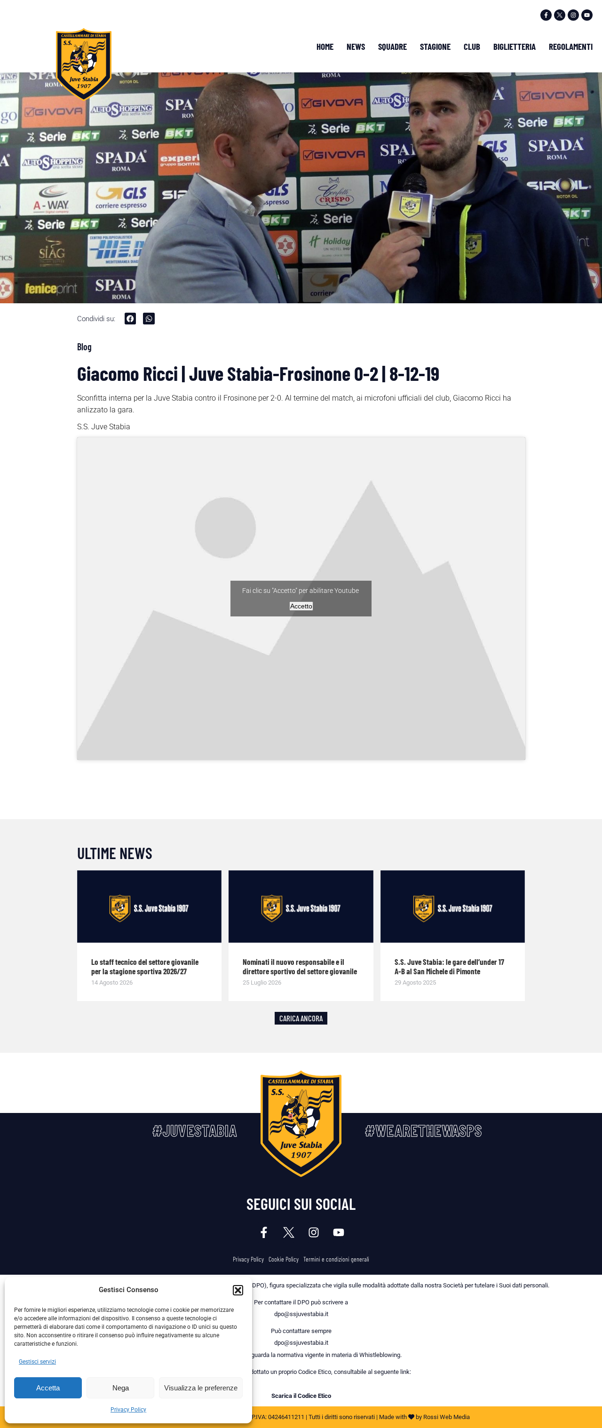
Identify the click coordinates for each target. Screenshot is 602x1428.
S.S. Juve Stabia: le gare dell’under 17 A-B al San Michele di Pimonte (449, 966)
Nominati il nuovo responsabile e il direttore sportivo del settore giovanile (300, 966)
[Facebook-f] (546, 15)
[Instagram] (573, 15)
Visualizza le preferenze (201, 1388)
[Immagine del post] (149, 906)
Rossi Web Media (446, 1416)
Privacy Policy (128, 1409)
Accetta (48, 1388)
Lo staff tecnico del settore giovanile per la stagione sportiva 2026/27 (144, 966)
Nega (120, 1388)
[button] (238, 1290)
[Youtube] (587, 15)
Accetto (301, 606)
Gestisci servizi (37, 1361)
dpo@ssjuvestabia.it (301, 1314)
